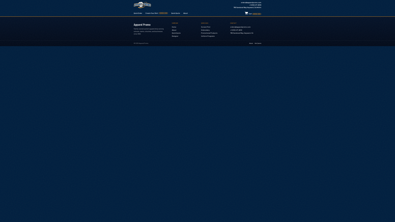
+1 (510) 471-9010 (255, 5)
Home (174, 27)
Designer (175, 36)
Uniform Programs (208, 36)
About (185, 13)
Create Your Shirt (156, 13)
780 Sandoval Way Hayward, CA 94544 (247, 7)
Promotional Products (209, 33)
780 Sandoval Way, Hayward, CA (241, 33)
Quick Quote (175, 13)
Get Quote (258, 43)
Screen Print (205, 27)
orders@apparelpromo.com (251, 2)
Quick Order (138, 13)
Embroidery (205, 30)
